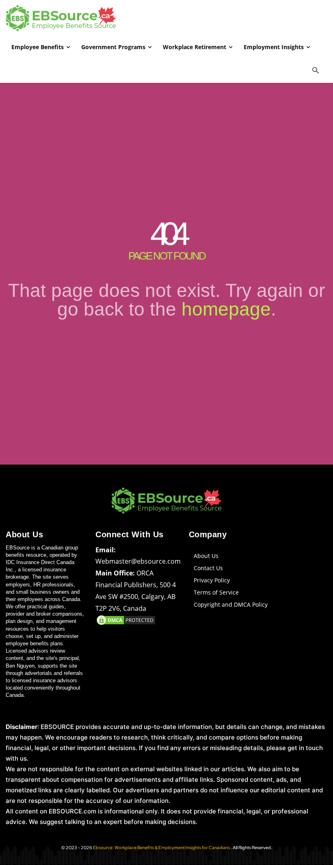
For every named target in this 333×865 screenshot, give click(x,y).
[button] (315, 71)
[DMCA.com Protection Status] (125, 624)
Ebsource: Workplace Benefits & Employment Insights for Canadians (162, 847)
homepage (226, 309)
